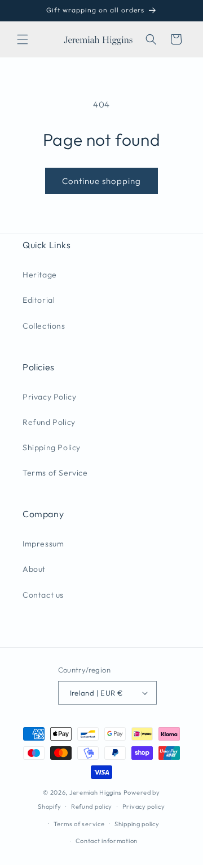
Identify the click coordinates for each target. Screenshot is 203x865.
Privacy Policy (49, 397)
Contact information (107, 841)
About (34, 569)
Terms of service (79, 824)
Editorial (39, 300)
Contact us (43, 595)
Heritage (40, 275)
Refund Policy (49, 422)
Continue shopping (101, 181)
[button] (22, 39)
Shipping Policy (52, 447)
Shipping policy (137, 824)
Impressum (43, 544)
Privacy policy (143, 806)
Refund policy (91, 806)
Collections (44, 326)
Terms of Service (55, 473)
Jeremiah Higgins (95, 792)
